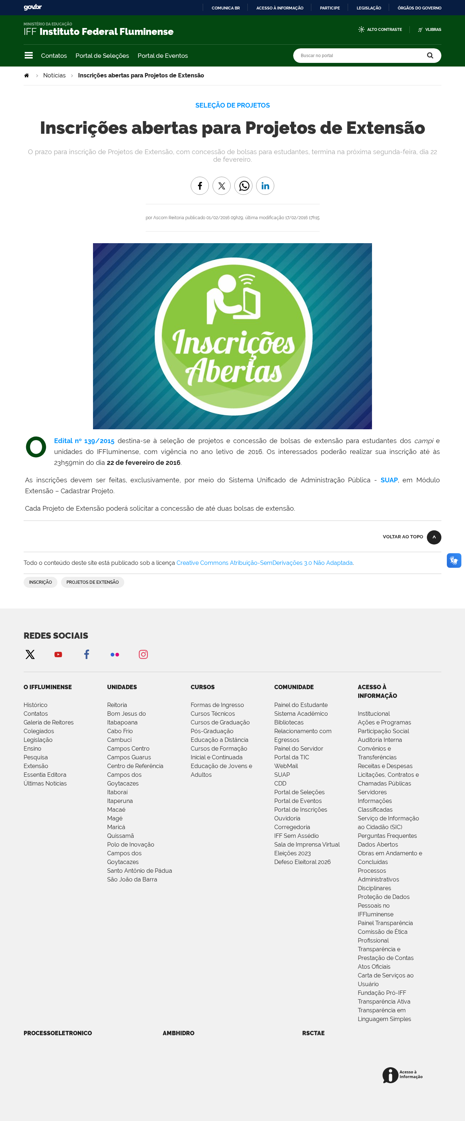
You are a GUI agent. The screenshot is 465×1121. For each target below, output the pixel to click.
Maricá (116, 827)
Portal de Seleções (102, 55)
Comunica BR (226, 8)
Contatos (54, 55)
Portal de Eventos (163, 55)
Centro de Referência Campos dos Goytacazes (135, 775)
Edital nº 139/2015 (84, 441)
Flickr (115, 654)
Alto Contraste (384, 29)
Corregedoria (292, 827)
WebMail (286, 766)
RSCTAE (313, 1033)
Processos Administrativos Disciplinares (378, 879)
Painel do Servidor (298, 748)
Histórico (36, 705)
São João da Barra (132, 879)
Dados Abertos (378, 844)
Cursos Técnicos (213, 713)
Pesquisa (36, 757)
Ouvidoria (287, 818)
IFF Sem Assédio (296, 835)
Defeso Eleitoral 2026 (302, 862)
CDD (280, 783)
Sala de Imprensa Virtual (307, 844)
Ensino (32, 748)
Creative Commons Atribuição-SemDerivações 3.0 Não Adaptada (265, 562)
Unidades (122, 687)
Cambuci (119, 739)
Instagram (143, 654)
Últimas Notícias (45, 783)
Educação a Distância (219, 739)
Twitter (30, 654)
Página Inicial (27, 75)
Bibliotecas (289, 722)
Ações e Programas (384, 722)
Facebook (86, 654)
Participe (330, 8)
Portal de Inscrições (300, 809)
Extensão (36, 766)
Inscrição (40, 582)
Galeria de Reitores (49, 722)
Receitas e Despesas (385, 766)
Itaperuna (120, 800)
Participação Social (383, 731)
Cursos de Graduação (220, 722)
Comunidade (294, 687)
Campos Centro (128, 748)
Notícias (54, 75)
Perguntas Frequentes (387, 835)
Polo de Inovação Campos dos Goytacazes (130, 853)
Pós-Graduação (212, 731)
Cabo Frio (120, 731)
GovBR (33, 7)
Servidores (372, 792)
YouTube (58, 654)
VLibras (433, 29)
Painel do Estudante (301, 705)
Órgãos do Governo (419, 8)
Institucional (374, 713)
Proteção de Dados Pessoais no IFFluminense (384, 905)
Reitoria (117, 705)
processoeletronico (58, 1033)
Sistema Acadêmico (301, 713)
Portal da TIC (291, 757)
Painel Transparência (385, 923)
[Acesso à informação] (404, 1076)
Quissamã (120, 835)
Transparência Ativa (384, 1001)
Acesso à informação (279, 8)
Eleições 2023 (292, 853)
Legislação (369, 8)
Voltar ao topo (403, 536)
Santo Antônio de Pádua (139, 870)
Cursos (203, 687)
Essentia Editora (45, 774)
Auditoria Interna (380, 739)
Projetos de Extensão (92, 582)
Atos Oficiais (374, 966)
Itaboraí (117, 792)
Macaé (116, 809)
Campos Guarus (129, 757)
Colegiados (39, 731)
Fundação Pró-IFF (382, 992)
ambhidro (178, 1033)
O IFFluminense (48, 687)
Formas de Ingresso (217, 705)
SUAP (389, 480)
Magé (114, 818)
